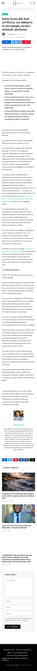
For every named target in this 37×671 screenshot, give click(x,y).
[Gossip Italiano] (18, 3)
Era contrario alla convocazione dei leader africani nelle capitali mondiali (17, 198)
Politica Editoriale (20, 652)
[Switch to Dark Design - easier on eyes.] (31, 3)
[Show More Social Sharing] (33, 42)
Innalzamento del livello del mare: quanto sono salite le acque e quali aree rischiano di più (18, 496)
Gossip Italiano (15, 665)
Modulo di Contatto (23, 649)
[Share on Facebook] (6, 42)
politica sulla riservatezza (17, 655)
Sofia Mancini (11, 34)
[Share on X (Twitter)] (16, 42)
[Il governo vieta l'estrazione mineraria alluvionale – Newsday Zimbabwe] (18, 513)
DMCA (9, 652)
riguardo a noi (9, 649)
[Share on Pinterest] (26, 42)
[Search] (34, 3)
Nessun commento (9, 37)
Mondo (5, 14)
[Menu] (3, 3)
